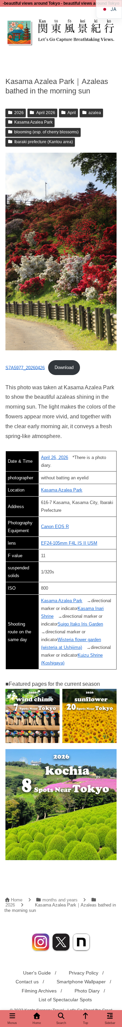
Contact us (27, 981)
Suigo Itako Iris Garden (80, 624)
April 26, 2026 (54, 457)
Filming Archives (39, 990)
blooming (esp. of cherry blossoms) (46, 132)
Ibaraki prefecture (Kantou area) (43, 141)
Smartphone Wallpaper (81, 981)
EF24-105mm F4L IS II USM (69, 543)
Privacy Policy (83, 973)
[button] (109, 891)
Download (64, 367)
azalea (94, 112)
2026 (19, 112)
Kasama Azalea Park (33, 122)
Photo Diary (87, 990)
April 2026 (45, 112)
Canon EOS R (55, 526)
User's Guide (37, 973)
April (71, 112)
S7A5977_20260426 (25, 367)
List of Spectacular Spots (65, 999)
